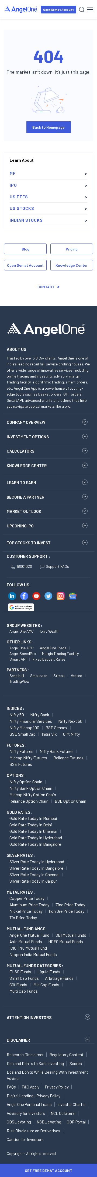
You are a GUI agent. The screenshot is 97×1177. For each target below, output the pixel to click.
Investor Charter (71, 1104)
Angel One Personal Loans (29, 1104)
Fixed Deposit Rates (49, 659)
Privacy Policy (57, 1086)
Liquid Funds (48, 971)
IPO (13, 185)
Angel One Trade (53, 648)
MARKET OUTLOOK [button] (24, 511)
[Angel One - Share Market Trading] (21, 9)
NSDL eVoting (49, 1121)
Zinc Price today (70, 904)
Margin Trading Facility (60, 653)
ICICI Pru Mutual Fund (28, 947)
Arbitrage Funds (59, 978)
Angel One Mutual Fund (29, 935)
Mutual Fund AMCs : (27, 928)
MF (13, 173)
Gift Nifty (71, 733)
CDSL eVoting (19, 1121)
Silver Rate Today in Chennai (34, 874)
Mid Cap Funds (46, 984)
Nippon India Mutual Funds (33, 954)
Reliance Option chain (28, 801)
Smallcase (38, 675)
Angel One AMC (21, 631)
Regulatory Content (66, 1054)
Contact (45, 286)
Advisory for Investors (26, 1113)
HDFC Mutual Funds (65, 941)
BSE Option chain (70, 801)
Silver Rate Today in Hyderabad (36, 861)
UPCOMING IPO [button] (20, 525)
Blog (25, 249)
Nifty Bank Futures (57, 751)
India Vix (49, 733)
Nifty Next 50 (70, 721)
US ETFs (19, 196)
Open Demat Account (58, 9)
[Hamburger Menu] (90, 9)
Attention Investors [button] (29, 1017)
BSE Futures (20, 764)
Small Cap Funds (24, 978)
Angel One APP (21, 648)
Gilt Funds (18, 984)
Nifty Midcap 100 (24, 727)
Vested (76, 675)
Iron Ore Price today (66, 911)
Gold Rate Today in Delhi (30, 824)
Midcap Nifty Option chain (32, 794)
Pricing (72, 249)
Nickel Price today (26, 911)
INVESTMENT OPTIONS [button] (28, 436)
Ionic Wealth (50, 631)
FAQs (11, 1086)
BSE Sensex (56, 727)
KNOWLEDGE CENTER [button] (27, 465)
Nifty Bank (39, 714)
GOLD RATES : (19, 812)
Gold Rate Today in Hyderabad (35, 837)
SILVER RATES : (21, 855)
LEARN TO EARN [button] (21, 482)
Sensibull (16, 675)
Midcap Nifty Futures (28, 757)
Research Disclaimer (25, 1054)
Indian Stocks (26, 220)
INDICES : (15, 708)
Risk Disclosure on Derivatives (33, 1130)
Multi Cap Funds (23, 990)
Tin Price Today (23, 917)
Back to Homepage (48, 127)
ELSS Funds (20, 971)
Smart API (17, 659)
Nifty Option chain (25, 781)
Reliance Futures (68, 757)
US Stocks (22, 208)
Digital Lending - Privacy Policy (33, 1095)
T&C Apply (30, 1086)
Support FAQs (57, 566)
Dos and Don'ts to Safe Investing (35, 1063)
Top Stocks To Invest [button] (29, 542)
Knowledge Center (72, 265)
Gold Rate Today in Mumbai (33, 818)
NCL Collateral (63, 1113)
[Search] (82, 9)
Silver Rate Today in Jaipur (33, 880)
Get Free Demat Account (48, 1170)
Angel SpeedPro (22, 653)
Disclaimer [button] (18, 1039)
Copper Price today (26, 898)
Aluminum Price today (29, 904)
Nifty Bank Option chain (30, 788)
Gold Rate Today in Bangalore (35, 844)
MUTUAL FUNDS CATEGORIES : (35, 965)
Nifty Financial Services (30, 721)
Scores (76, 1063)
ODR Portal (76, 1121)
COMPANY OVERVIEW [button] (26, 422)
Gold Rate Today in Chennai (33, 831)
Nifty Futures (21, 751)
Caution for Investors (25, 1139)
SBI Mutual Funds (71, 935)
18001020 (24, 566)
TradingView (19, 681)
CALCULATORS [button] (20, 451)
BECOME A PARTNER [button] (25, 497)
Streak (59, 675)
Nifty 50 (16, 714)
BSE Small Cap (22, 733)
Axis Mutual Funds (25, 941)
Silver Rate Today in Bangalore (36, 868)
